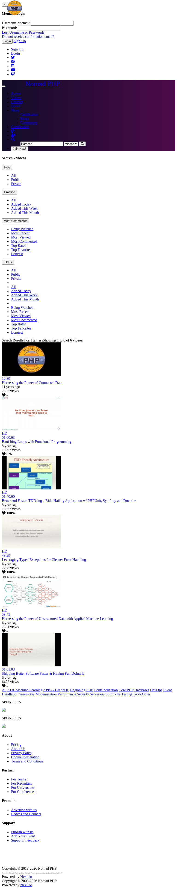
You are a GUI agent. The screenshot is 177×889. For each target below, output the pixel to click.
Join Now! (19, 148)
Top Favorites (21, 250)
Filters (8, 262)
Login (7, 41)
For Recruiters (21, 783)
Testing (126, 694)
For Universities (22, 787)
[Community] (13, 135)
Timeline (9, 192)
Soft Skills (113, 694)
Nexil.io (26, 877)
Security (83, 694)
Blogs (24, 119)
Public (15, 180)
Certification (29, 114)
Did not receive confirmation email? (28, 36)
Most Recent (20, 233)
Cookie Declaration (25, 757)
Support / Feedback (25, 840)
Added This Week (24, 208)
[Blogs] (13, 131)
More (15, 110)
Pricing (16, 745)
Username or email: (16, 23)
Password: (9, 28)
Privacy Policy (21, 753)
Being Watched (22, 229)
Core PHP (126, 690)
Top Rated (18, 245)
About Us (18, 749)
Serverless (97, 694)
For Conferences (23, 792)
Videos (16, 98)
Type (7, 167)
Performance (67, 694)
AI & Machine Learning (24, 690)
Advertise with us (24, 810)
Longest (17, 254)
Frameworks (25, 694)
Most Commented (15, 221)
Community (29, 123)
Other (146, 694)
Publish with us (22, 832)
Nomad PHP (42, 84)
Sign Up (20, 41)
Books (16, 106)
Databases (141, 690)
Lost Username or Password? (23, 32)
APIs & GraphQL (56, 690)
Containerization (106, 690)
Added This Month (25, 213)
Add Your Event (23, 836)
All (13, 175)
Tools (137, 694)
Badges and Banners (26, 814)
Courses (17, 102)
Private (16, 184)
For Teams (19, 779)
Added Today (21, 204)
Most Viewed (21, 237)
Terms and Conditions (27, 761)
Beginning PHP (81, 690)
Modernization (46, 694)
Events (16, 94)
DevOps (156, 690)
